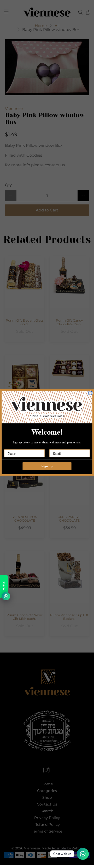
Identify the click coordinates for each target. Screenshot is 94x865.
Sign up (47, 466)
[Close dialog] (90, 393)
